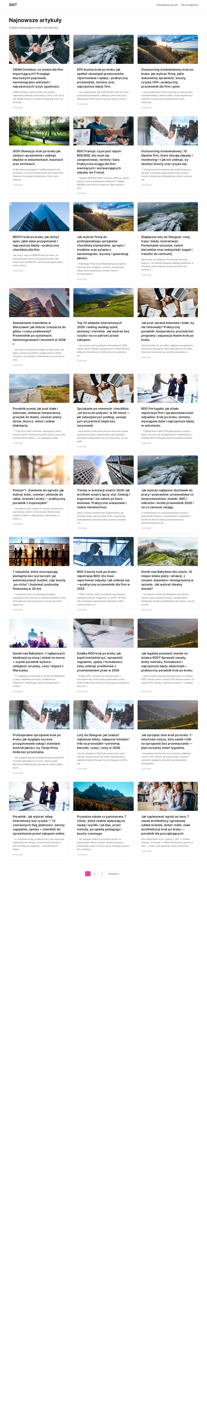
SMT (13, 5)
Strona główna (189, 4)
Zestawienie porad (167, 4)
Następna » (114, 874)
